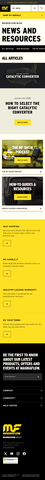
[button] (41, 8)
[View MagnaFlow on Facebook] (24, 453)
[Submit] (38, 377)
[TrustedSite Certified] (10, 460)
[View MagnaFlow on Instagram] (18, 453)
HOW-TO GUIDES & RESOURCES (14, 208)
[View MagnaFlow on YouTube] (11, 453)
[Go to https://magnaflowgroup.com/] (12, 431)
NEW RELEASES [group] (23, 49)
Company (8, 390)
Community (9, 398)
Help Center (10, 405)
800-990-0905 (8, 447)
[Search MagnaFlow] (34, 8)
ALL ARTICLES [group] (8, 49)
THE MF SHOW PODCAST (12, 171)
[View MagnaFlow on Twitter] (5, 453)
